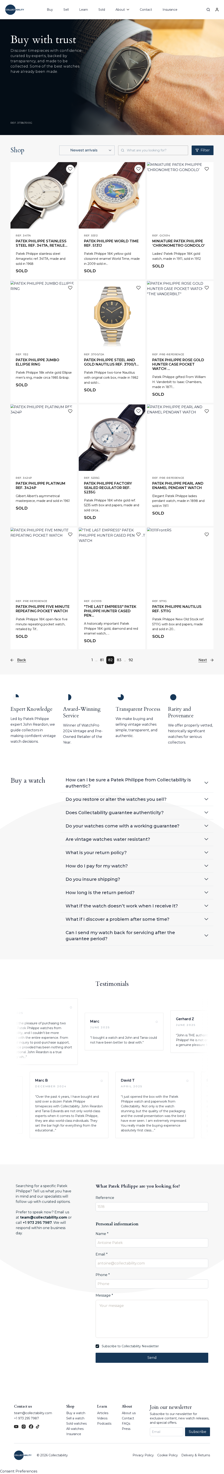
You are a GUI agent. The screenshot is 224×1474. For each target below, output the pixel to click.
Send (152, 1358)
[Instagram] (23, 1426)
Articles (102, 1413)
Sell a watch (75, 1418)
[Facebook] (31, 1426)
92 (131, 660)
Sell (66, 10)
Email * (102, 1254)
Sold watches (76, 1423)
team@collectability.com (43, 1217)
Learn (83, 10)
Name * (102, 1234)
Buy (50, 10)
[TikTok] (37, 1426)
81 (102, 660)
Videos (102, 1418)
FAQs (126, 1423)
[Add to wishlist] (70, 169)
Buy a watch (75, 1413)
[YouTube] (16, 1426)
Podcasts (104, 1423)
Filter (205, 150)
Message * (104, 1295)
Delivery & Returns (195, 1455)
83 (119, 660)
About (127, 1406)
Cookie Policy (167, 1455)
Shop (70, 1406)
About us (129, 1413)
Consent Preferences (18, 1471)
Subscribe (197, 1432)
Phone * (103, 1275)
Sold (101, 10)
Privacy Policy (143, 1455)
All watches (75, 1429)
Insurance (170, 10)
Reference (105, 1198)
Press (126, 1429)
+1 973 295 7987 (37, 1223)
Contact (146, 10)
